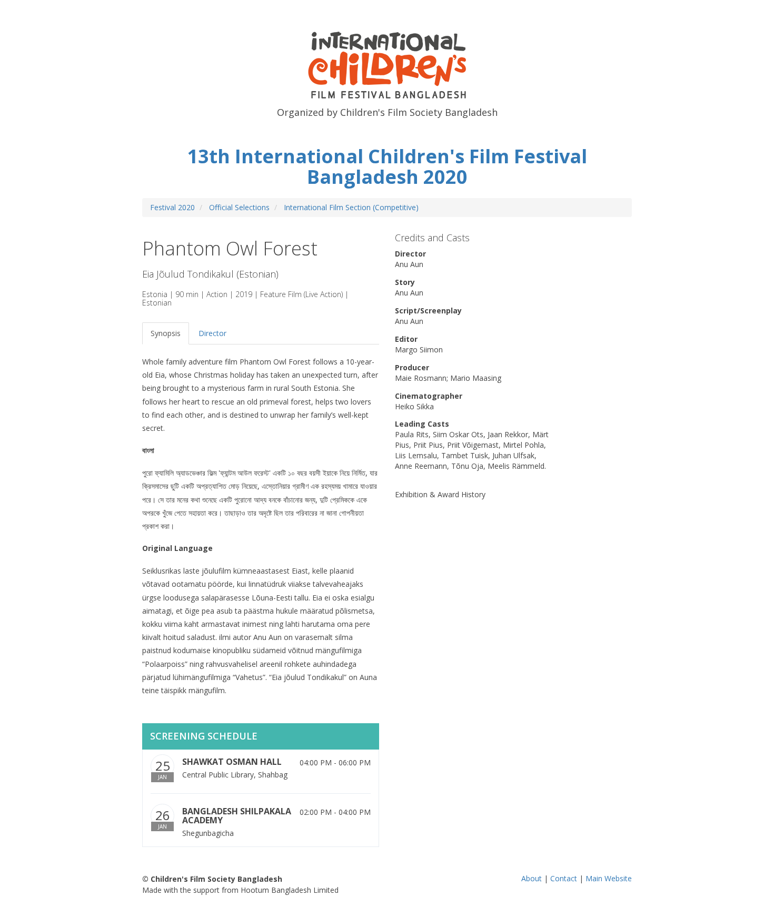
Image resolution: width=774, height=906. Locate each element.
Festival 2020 (172, 207)
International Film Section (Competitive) (351, 207)
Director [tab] (212, 333)
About (531, 878)
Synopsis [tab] (166, 333)
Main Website (609, 878)
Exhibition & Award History (440, 494)
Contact (563, 878)
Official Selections (239, 207)
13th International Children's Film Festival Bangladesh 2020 (387, 166)
